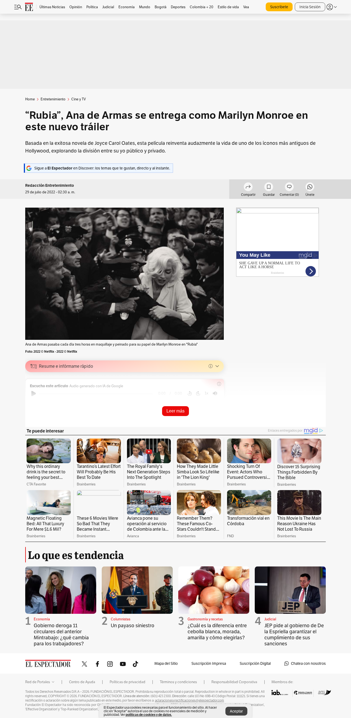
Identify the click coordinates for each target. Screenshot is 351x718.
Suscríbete (279, 6)
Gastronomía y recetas (205, 619)
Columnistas (120, 619)
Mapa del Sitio (166, 663)
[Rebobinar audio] (190, 393)
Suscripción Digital (255, 663)
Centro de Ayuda (82, 682)
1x (206, 393)
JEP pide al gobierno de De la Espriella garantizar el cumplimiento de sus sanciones (294, 634)
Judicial (270, 619)
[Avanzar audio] (198, 393)
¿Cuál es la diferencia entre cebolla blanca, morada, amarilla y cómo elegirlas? (217, 631)
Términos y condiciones (178, 682)
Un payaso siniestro (132, 625)
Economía (42, 619)
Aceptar (236, 711)
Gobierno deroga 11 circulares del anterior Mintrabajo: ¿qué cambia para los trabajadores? (61, 634)
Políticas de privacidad (127, 682)
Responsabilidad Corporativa (234, 682)
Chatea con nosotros (308, 663)
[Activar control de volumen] (215, 393)
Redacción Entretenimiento (49, 185)
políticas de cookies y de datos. (149, 715)
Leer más (175, 411)
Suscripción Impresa (208, 663)
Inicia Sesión (310, 6)
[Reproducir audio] (33, 393)
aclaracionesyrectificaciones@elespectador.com (189, 700)
